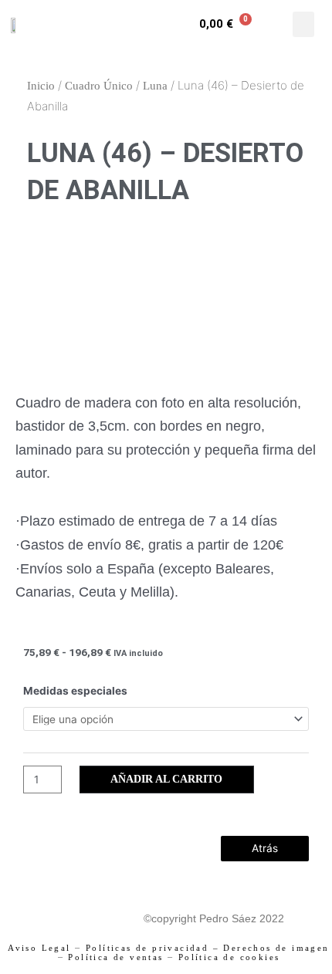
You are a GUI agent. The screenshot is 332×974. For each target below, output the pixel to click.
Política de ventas (115, 957)
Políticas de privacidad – (152, 947)
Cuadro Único (99, 85)
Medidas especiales (75, 691)
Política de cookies (229, 957)
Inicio (41, 85)
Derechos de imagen (276, 947)
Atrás (265, 848)
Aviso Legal (39, 947)
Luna (155, 85)
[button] (303, 24)
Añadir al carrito (166, 779)
